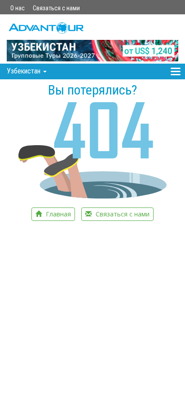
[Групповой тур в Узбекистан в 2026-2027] (92, 39)
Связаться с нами (56, 8)
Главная (57, 214)
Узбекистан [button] (24, 71)
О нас (17, 8)
